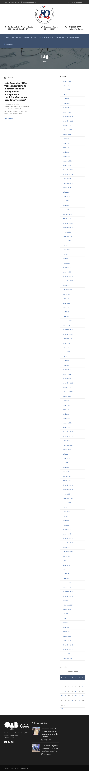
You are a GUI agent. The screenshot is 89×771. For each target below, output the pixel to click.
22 (83, 696)
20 (76, 696)
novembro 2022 (68, 281)
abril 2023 (66, 259)
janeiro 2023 (67, 272)
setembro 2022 (68, 290)
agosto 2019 (67, 450)
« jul (61, 709)
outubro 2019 (67, 441)
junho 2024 (66, 196)
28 (79, 700)
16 (62, 696)
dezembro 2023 (68, 223)
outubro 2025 (67, 125)
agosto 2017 (67, 556)
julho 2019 (66, 454)
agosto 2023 (67, 241)
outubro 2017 (67, 547)
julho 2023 (66, 245)
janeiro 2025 (67, 165)
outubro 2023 (67, 232)
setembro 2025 (68, 130)
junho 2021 (66, 352)
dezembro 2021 (68, 330)
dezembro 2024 (68, 170)
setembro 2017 (68, 552)
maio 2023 (66, 254)
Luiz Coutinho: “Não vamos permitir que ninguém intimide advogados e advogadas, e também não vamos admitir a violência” (15, 91)
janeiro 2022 (67, 325)
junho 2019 (66, 458)
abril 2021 (66, 361)
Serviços (27, 37)
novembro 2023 (68, 228)
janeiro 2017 (67, 587)
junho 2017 (66, 565)
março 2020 (66, 418)
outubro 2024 (67, 179)
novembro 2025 (68, 121)
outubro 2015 (67, 654)
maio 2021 (66, 356)
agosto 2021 (67, 343)
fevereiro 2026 (67, 108)
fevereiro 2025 (67, 161)
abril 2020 (66, 414)
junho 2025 (66, 143)
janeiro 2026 (67, 112)
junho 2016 (66, 618)
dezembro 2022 (68, 276)
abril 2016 (66, 627)
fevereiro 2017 (67, 583)
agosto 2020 (67, 396)
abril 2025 (66, 152)
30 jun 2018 (10, 78)
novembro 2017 (68, 543)
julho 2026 (66, 85)
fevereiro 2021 (67, 370)
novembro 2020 (68, 383)
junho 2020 (66, 405)
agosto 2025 (67, 134)
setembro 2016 (68, 605)
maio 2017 (66, 569)
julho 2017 (66, 561)
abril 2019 (66, 467)
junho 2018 (66, 512)
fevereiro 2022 (67, 321)
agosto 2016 (67, 609)
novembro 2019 (68, 436)
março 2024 (66, 210)
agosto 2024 (67, 188)
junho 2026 (66, 90)
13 (76, 691)
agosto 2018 (67, 503)
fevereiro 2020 (67, 423)
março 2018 (66, 525)
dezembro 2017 (68, 538)
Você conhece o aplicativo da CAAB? (20, 2)
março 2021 (66, 365)
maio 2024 (66, 201)
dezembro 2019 (68, 432)
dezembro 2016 (68, 592)
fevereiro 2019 (67, 476)
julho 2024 (66, 192)
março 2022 (66, 316)
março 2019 (66, 472)
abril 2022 (66, 312)
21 (79, 696)
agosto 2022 (67, 294)
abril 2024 (66, 205)
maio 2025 (66, 148)
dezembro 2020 (68, 378)
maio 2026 (66, 94)
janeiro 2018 (67, 534)
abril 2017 (66, 574)
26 (72, 700)
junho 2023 (66, 250)
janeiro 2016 (67, 640)
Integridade (48, 37)
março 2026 (66, 103)
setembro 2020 (68, 392)
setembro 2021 (68, 339)
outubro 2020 (67, 387)
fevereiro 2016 (67, 636)
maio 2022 (66, 307)
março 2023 (66, 263)
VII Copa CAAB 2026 (76, 2)
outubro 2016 (67, 601)
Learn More (8, 118)
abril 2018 (66, 521)
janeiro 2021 (67, 374)
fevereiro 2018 (67, 529)
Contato (9, 44)
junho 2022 (66, 303)
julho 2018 (66, 507)
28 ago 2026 (47, 740)
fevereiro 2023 (67, 267)
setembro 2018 (68, 498)
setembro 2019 (68, 445)
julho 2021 (66, 347)
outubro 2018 (67, 494)
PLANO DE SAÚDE (73, 37)
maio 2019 (66, 463)
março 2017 (66, 578)
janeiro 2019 (67, 481)
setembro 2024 (68, 183)
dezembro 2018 (68, 485)
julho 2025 (66, 139)
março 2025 (66, 156)
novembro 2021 (68, 334)
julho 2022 (66, 299)
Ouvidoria (60, 37)
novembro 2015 (68, 649)
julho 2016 (66, 614)
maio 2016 (66, 623)
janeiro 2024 (67, 219)
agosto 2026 (67, 81)
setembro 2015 (68, 658)
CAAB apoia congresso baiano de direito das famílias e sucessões (49, 748)
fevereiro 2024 (67, 214)
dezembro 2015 (68, 645)
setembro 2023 (68, 236)
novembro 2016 (68, 596)
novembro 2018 (68, 489)
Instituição (16, 37)
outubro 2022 (67, 285)
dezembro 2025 (68, 117)
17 (65, 696)
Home (6, 37)
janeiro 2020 (67, 427)
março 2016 (66, 632)
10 (65, 691)
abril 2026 (66, 99)
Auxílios (37, 37)
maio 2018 (66, 516)
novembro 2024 (68, 174)
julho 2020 (66, 401)
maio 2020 (66, 410)
